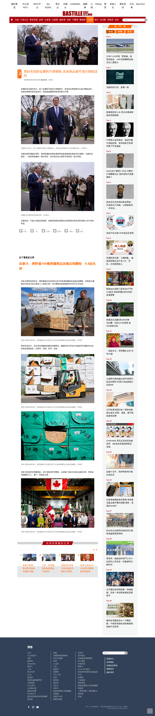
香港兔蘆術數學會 (34, 680)
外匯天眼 (81, 664)
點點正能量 (31, 691)
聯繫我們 (110, 669)
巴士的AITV (25, 6)
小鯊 (55, 666)
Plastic (98, 4)
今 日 (110, 31)
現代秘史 (81, 655)
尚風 (55, 677)
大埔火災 (24, 20)
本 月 (130, 31)
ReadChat (31, 694)
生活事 (132, 6)
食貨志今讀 (57, 696)
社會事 (47, 20)
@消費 (103, 20)
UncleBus (31, 685)
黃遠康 (30, 677)
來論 (79, 696)
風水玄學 (31, 672)
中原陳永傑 (31, 688)
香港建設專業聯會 (85, 658)
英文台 (57, 6)
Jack (80, 675)
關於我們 (110, 672)
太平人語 (56, 675)
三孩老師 (81, 680)
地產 (69, 20)
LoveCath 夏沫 (84, 669)
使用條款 (110, 662)
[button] (93, 550)
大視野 (90, 20)
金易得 (80, 677)
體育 (105, 6)
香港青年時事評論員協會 (88, 672)
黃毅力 (80, 666)
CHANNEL (75, 4)
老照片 (56, 688)
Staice (55, 685)
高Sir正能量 (58, 658)
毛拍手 (80, 653)
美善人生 (113, 6)
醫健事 (83, 20)
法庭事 (55, 20)
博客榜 (110, 20)
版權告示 (110, 659)
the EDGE (48, 6)
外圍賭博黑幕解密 (60, 655)
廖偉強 (56, 680)
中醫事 (75, 20)
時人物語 (81, 661)
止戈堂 (56, 664)
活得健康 (31, 683)
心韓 (92, 6)
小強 (29, 669)
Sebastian (31, 664)
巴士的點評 (31, 655)
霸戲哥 (56, 669)
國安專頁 (14, 6)
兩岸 (96, 20)
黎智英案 (34, 20)
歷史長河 (123, 6)
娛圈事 (85, 6)
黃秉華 (56, 672)
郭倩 (55, 661)
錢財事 (62, 20)
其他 (117, 20)
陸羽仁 (30, 666)
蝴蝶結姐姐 (57, 699)
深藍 (29, 658)
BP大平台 (37, 6)
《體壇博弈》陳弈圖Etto (87, 691)
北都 (17, 20)
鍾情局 (30, 661)
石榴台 (65, 6)
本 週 (120, 31)
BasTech (140, 4)
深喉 (55, 653)
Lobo (29, 675)
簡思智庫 (81, 683)
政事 (41, 20)
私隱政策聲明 (112, 665)
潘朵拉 (56, 683)
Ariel (29, 653)
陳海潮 (80, 694)
